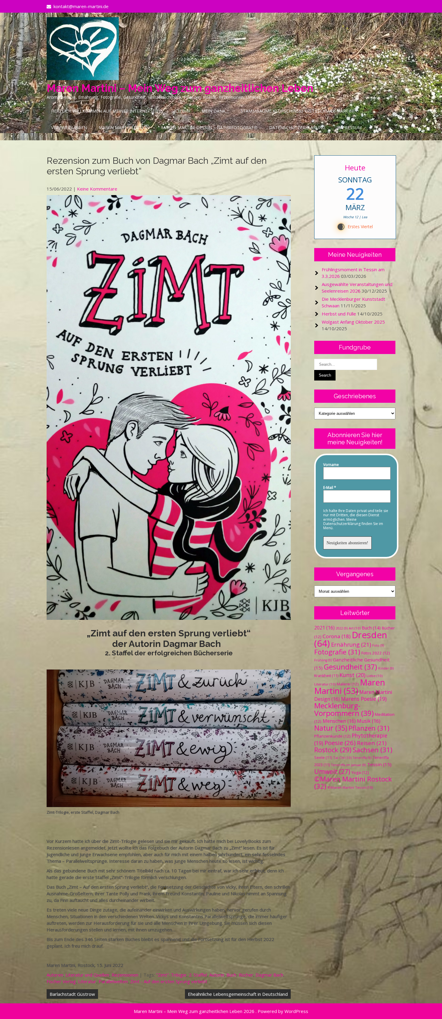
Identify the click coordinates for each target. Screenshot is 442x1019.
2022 (342, 628)
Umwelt (332, 771)
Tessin (379, 764)
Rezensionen (125, 975)
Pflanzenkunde (332, 736)
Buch (231, 975)
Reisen (371, 743)
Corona (337, 636)
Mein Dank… (215, 111)
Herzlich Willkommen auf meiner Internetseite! (106, 111)
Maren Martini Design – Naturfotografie (209, 127)
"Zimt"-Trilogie (171, 975)
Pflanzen (368, 728)
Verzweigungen (69, 127)
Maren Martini (349, 686)
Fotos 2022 (375, 653)
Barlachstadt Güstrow (72, 994)
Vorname (331, 465)
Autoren (55, 975)
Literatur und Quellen (87, 975)
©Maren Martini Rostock (353, 782)
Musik (368, 721)
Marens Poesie (364, 698)
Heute (355, 167)
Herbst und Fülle (339, 314)
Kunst (352, 675)
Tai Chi (342, 757)
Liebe (374, 675)
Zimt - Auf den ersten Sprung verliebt (168, 981)
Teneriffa (362, 758)
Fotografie (337, 652)
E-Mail (329, 488)
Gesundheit (350, 667)
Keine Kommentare (97, 189)
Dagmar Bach (269, 975)
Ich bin (182, 111)
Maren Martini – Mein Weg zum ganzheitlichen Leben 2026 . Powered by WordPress (221, 1011)
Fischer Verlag (61, 981)
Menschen (339, 721)
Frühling (323, 660)
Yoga (360, 772)
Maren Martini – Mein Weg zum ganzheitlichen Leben (180, 88)
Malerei (348, 684)
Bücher (246, 975)
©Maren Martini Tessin (350, 787)
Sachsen (372, 749)
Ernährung (351, 644)
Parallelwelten (113, 981)
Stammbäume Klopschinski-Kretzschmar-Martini (297, 111)
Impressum (349, 127)
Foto (378, 645)
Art (355, 628)
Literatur (87, 981)
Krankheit (326, 675)
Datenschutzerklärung (297, 127)
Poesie (340, 742)
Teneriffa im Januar (348, 765)
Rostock (332, 749)
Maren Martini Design (124, 127)
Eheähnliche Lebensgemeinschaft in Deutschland (238, 994)
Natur (330, 728)
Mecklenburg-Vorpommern (344, 709)
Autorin (216, 975)
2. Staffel (198, 975)
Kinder (386, 668)
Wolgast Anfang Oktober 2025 (353, 322)
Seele (323, 757)
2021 (324, 627)
